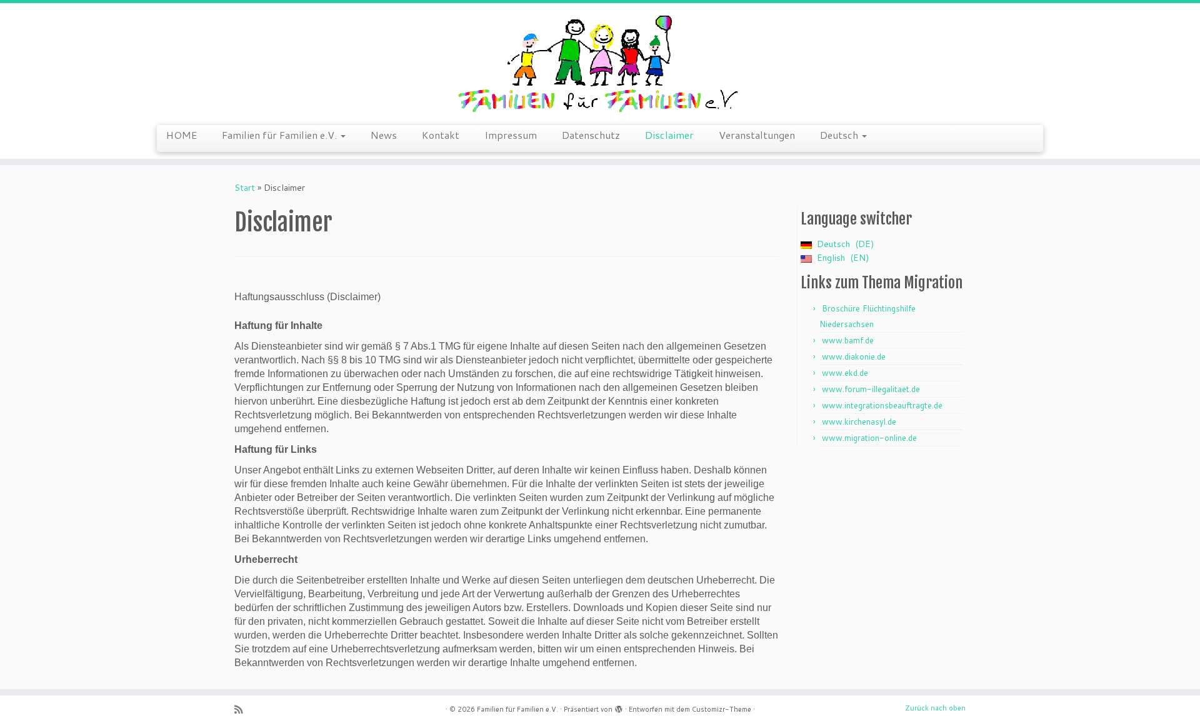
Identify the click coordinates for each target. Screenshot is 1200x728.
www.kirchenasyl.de (859, 421)
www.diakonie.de (854, 356)
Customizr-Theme (721, 709)
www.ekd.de (845, 372)
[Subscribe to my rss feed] (242, 709)
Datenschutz (591, 135)
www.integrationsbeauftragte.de (882, 405)
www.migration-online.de (869, 437)
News (384, 135)
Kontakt (440, 135)
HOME (181, 135)
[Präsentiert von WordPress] (618, 706)
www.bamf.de (848, 340)
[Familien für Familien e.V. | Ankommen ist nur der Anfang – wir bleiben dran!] (600, 62)
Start (244, 187)
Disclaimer (669, 135)
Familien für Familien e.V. (280, 135)
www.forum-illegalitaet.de (871, 389)
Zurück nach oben (935, 708)
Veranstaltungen (757, 135)
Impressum (510, 135)
